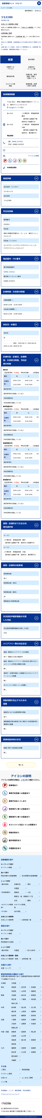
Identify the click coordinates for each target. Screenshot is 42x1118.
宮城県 (33, 987)
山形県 (23, 991)
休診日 (6, 333)
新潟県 (13, 1007)
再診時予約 (7, 389)
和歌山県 (14, 1027)
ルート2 (6, 547)
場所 (29, 884)
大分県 (23, 1052)
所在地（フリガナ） (11, 240)
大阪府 (13, 1023)
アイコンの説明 (33, 156)
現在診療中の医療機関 (9, 876)
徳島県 (13, 1040)
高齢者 (16, 892)
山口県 (23, 1036)
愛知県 (33, 1015)
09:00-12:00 (8, 304)
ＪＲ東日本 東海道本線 (12, 540)
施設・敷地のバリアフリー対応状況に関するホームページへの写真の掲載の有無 (21, 662)
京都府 (33, 1019)
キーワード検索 (6, 867)
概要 (10, 59)
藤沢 (23, 540)
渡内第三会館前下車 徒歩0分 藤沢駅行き (20, 554)
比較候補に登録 (6, 33)
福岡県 (13, 1048)
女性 (15, 900)
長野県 (33, 1011)
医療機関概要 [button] (9, 94)
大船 (23, 552)
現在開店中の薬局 (7, 942)
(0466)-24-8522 (17, 141)
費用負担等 (10, 76)
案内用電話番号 (9, 267)
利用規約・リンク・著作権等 (11, 1090)
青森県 (13, 987)
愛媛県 (33, 1040)
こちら (23, 780)
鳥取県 (13, 1032)
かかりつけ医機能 (10, 85)
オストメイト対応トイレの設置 (14, 685)
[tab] (10, 59)
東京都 (33, 999)
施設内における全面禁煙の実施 (14, 712)
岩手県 (23, 987)
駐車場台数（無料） (11, 592)
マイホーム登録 (6, 1073)
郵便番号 (7, 219)
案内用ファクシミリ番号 (12, 276)
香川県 (23, 1040)
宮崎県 (33, 1052)
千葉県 (23, 999)
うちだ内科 (7, 200)
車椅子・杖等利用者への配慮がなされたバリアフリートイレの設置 (21, 674)
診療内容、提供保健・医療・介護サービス (31, 76)
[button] (21, 178)
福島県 (33, 991)
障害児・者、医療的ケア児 (23, 896)
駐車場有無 (7, 573)
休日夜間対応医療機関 (29, 876)
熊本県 (13, 1052)
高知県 (13, 1044)
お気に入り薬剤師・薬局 (9, 959)
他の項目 (17, 911)
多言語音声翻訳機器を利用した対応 (16, 628)
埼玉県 (13, 999)
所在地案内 (27, 1090)
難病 (29, 900)
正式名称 (7, 196)
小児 (29, 892)
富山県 (23, 1007)
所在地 (6, 229)
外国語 (16, 888)
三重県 (13, 1019)
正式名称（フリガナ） (11, 187)
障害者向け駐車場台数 (11, 601)
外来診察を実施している (12, 403)
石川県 (33, 1007)
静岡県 (23, 1015)
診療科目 (17, 884)
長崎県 (33, 1048)
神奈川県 (14, 1003)
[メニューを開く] (39, 3)
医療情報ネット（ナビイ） (12, 3)
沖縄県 (13, 1060)
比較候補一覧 (26, 920)
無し (5, 668)
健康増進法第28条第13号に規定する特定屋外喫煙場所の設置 (20, 722)
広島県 (13, 1036)
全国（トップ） (6, 968)
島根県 (23, 1032)
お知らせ (4, 1077)
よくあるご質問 (27, 1077)
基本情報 (31, 59)
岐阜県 (13, 1015)
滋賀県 (23, 1019)
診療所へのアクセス (10, 68)
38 (4, 596)
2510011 (7, 224)
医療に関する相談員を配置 (13, 748)
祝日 (15, 343)
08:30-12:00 (8, 314)
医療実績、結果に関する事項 (31, 85)
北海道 (13, 983)
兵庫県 (23, 1023)
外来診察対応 (8, 398)
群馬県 (33, 995)
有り (5, 578)
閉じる (21, 765)
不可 (5, 633)
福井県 (13, 1011)
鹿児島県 (14, 1056)
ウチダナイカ (8, 191)
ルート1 (6, 535)
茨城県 (13, 995)
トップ (2, 8)
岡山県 (33, 1032)
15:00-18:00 (18, 314)
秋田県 (13, 991)
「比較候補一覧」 (20, 36)
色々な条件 (31, 950)
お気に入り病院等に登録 (9, 24)
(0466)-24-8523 (9, 281)
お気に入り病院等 (7, 920)
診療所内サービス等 (31, 68)
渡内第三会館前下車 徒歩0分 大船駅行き (19, 542)
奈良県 (33, 1023)
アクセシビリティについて (10, 1094)
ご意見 (3, 1069)
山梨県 (23, 1011)
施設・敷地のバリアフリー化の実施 (16, 652)
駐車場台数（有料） (11, 583)
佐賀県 (23, 1048)
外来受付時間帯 (9, 309)
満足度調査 (26, 1069)
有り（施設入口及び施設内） (14, 656)
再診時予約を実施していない (14, 393)
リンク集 (4, 1081)
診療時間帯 (7, 300)
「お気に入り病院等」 (27, 27)
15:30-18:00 (18, 304)
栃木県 (23, 995)
